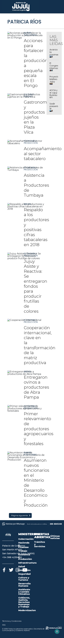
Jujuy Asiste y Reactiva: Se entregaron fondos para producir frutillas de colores (35, 286)
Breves (27, 204)
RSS (4, 625)
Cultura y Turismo (29, 95)
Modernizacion (27, 610)
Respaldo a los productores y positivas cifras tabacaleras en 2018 (36, 227)
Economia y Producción (31, 141)
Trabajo (22, 550)
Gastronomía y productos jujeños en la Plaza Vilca (37, 117)
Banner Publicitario (30, 33)
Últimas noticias (55, 537)
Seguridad (24, 573)
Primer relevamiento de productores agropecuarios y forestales (38, 428)
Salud (21, 566)
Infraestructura (27, 562)
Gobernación (25, 539)
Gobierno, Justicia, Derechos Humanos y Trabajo (24, 602)
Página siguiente (19, 515)
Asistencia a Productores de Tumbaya (36, 185)
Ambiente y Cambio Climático (24, 591)
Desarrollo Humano (24, 584)
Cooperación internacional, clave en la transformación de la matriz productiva (39, 345)
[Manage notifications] (57, 631)
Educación (24, 570)
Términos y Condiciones (11, 621)
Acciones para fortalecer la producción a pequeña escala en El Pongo (36, 63)
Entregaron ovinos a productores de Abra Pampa (36, 387)
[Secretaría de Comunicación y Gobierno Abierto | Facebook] (4, 569)
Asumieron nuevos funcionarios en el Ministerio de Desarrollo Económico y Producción (36, 483)
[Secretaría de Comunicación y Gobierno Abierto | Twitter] (11, 569)
